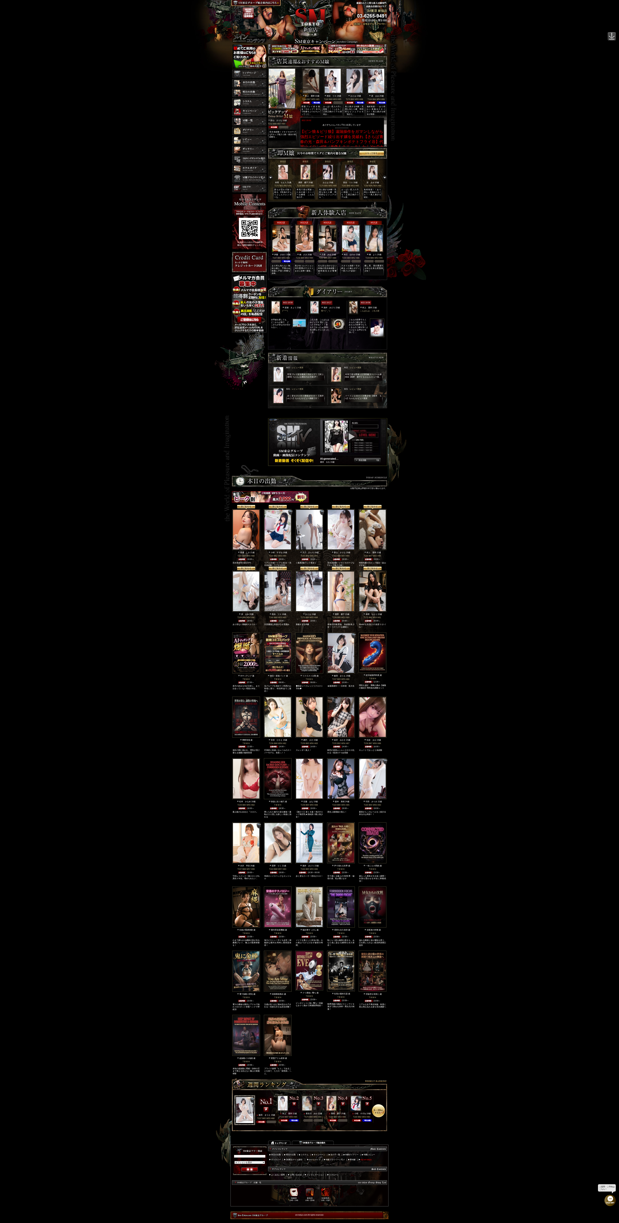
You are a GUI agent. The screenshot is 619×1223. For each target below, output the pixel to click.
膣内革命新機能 (278, 930)
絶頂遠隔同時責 (372, 675)
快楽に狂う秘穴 (278, 801)
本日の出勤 (276, 1155)
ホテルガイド (315, 1160)
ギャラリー (276, 1160)
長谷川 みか (311, 1113)
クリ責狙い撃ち (309, 993)
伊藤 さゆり (280, 254)
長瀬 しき (245, 552)
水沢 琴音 (245, 866)
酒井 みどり (329, 307)
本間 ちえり (281, 182)
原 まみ (375, 96)
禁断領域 (246, 740)
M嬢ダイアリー (352, 1155)
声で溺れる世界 (341, 866)
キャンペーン (319, 1155)
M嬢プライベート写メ (335, 1160)
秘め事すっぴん (309, 930)
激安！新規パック (277, 676)
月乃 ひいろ (308, 552)
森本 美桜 (340, 801)
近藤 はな (308, 801)
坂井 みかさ (340, 740)
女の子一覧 (335, 1155)
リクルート (334, 1175)
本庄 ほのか (349, 254)
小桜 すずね (276, 552)
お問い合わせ (295, 1175)
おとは (353, 96)
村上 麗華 (310, 96)
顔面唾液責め (278, 994)
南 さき (303, 254)
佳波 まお (371, 740)
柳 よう (373, 254)
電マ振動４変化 (246, 994)
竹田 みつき (371, 801)
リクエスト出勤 (309, 676)
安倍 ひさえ (276, 740)
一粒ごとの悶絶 (372, 866)
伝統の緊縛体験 (246, 930)
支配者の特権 (372, 930)
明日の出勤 (291, 1155)
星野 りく (276, 866)
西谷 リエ (331, 96)
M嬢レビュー (369, 1155)
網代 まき (308, 740)
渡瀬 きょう (290, 307)
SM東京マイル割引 (294, 1160)
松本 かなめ (245, 801)
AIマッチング (246, 676)
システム (305, 1155)
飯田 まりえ (340, 676)
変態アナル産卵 (278, 1058)
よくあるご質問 (278, 1175)
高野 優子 (303, 182)
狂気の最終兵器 (341, 994)
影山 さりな (276, 120)
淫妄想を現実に (372, 994)
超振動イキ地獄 (246, 1058)
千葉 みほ (326, 254)
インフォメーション (315, 1175)
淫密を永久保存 (341, 930)
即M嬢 (352, 1160)
